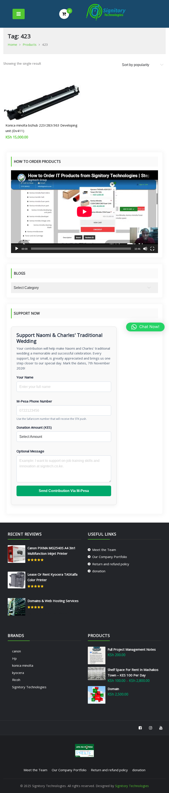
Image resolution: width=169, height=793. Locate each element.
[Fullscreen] (152, 248)
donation (98, 571)
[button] (145, 327)
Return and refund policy (110, 564)
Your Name (25, 377)
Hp (14, 658)
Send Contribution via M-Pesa (64, 491)
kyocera (18, 672)
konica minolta (22, 665)
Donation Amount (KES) (34, 427)
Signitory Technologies (29, 687)
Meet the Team (104, 549)
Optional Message (30, 451)
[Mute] (145, 248)
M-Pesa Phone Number (34, 401)
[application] (84, 211)
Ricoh (16, 679)
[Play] (17, 248)
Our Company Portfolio (109, 556)
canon (16, 651)
